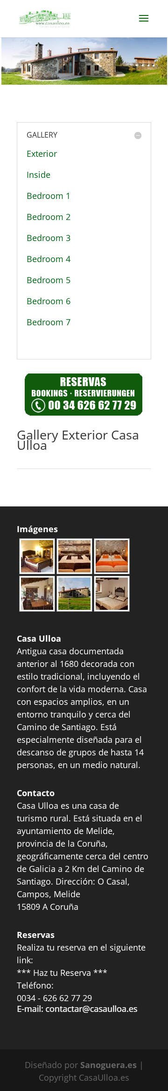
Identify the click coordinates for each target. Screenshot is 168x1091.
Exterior (42, 153)
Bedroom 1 (48, 195)
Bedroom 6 (48, 301)
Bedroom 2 (48, 216)
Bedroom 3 (48, 237)
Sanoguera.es (108, 1064)
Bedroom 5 (48, 280)
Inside (38, 174)
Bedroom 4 (48, 258)
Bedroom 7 (48, 322)
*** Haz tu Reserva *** (62, 972)
